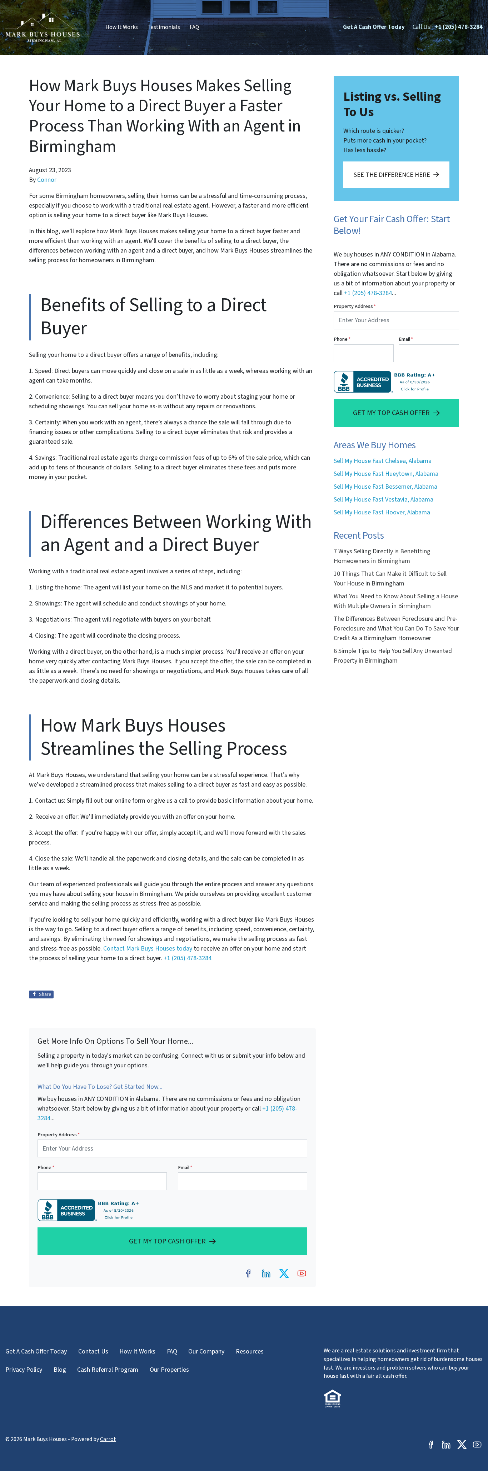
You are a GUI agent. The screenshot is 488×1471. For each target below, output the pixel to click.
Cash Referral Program (107, 1369)
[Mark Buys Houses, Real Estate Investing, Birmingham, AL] (90, 1210)
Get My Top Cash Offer (167, 1241)
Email (185, 1167)
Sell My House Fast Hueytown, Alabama (386, 473)
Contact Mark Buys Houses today (147, 948)
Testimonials (164, 27)
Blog (60, 1369)
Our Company (206, 1351)
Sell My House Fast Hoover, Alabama (382, 512)
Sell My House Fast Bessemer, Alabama (385, 486)
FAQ (194, 27)
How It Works (121, 27)
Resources (250, 1351)
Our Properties (169, 1369)
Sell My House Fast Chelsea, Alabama (383, 461)
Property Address (59, 1134)
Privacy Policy (23, 1369)
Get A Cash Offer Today (374, 27)
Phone (46, 1167)
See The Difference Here (392, 174)
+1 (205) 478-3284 (459, 27)
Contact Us (93, 1351)
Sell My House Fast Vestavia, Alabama (383, 499)
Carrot (108, 1439)
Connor (46, 179)
